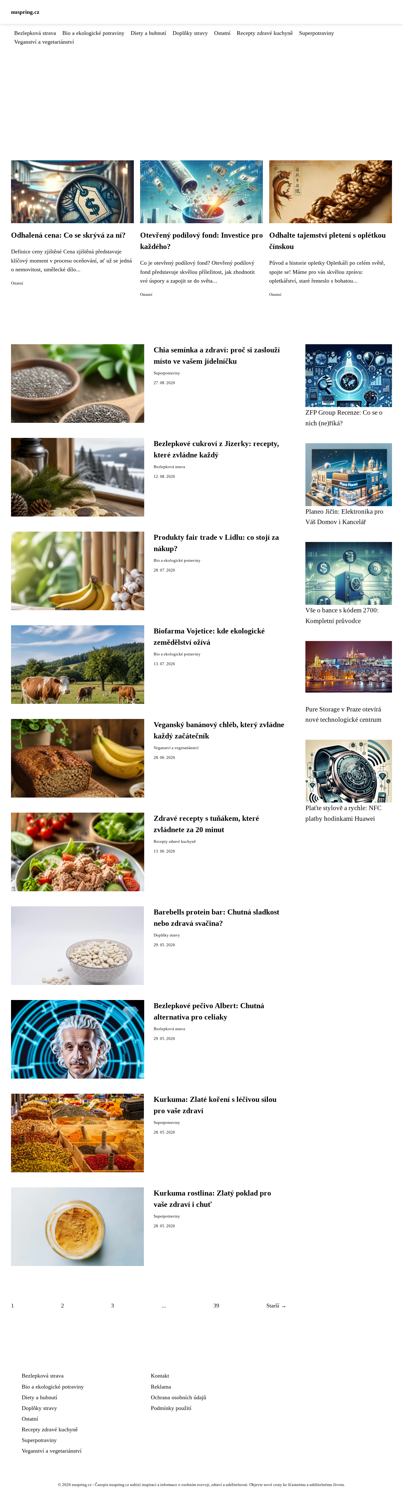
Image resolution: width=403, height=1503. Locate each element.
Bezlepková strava (35, 33)
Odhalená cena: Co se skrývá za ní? (68, 235)
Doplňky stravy (190, 33)
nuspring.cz (25, 12)
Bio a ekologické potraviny (93, 33)
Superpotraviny (316, 33)
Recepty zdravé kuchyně (265, 33)
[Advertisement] (201, 93)
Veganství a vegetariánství (44, 42)
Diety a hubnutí (148, 33)
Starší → (276, 1305)
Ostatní (222, 33)
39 (216, 1305)
